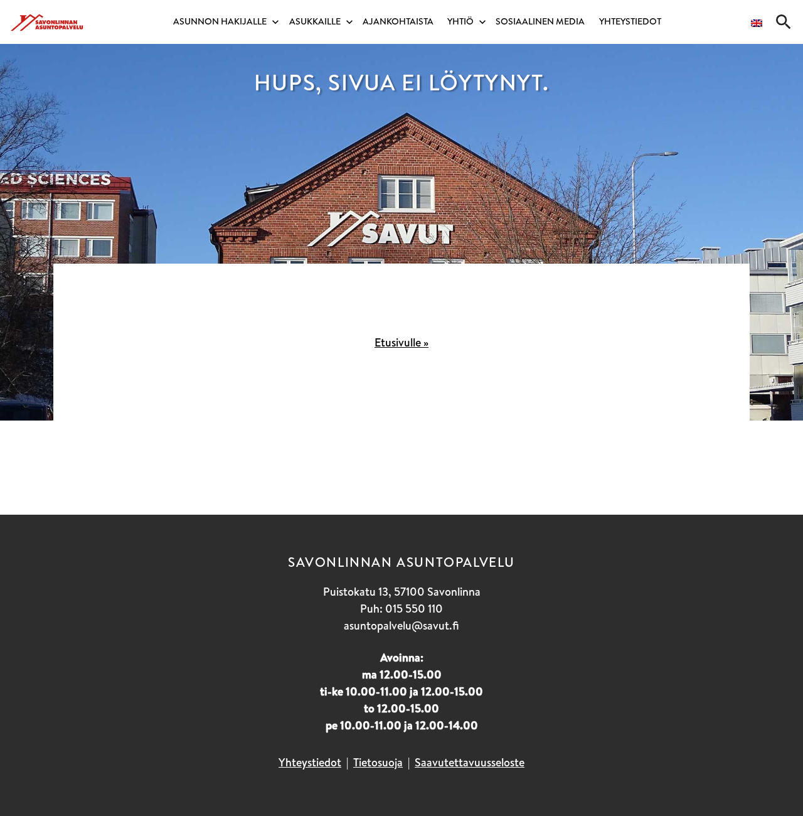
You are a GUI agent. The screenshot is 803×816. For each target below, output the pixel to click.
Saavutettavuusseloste (469, 762)
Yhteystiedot (630, 21)
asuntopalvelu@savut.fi (401, 625)
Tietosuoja (378, 762)
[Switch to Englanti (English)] (756, 25)
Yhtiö (460, 21)
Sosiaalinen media (540, 21)
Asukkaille (315, 21)
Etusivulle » (401, 342)
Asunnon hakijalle (220, 21)
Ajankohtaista (398, 21)
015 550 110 (414, 608)
